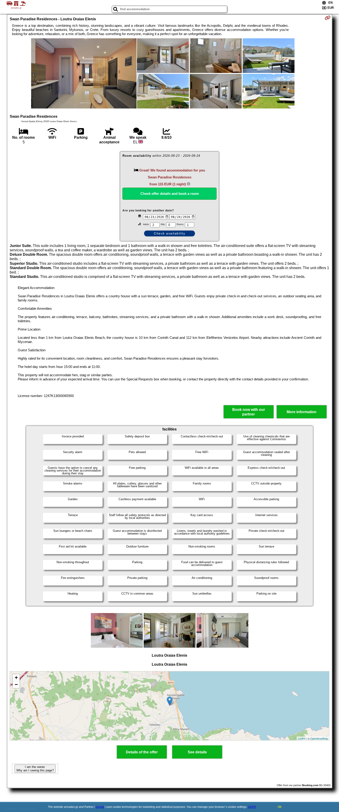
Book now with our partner (248, 412)
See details (197, 752)
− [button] (16, 684)
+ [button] (16, 677)
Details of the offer (142, 752)
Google (99, 807)
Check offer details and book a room (169, 193)
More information (301, 412)
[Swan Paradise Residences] (84, 73)
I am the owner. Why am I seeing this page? (35, 768)
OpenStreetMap (319, 738)
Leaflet (302, 738)
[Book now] (327, 18)
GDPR (252, 807)
